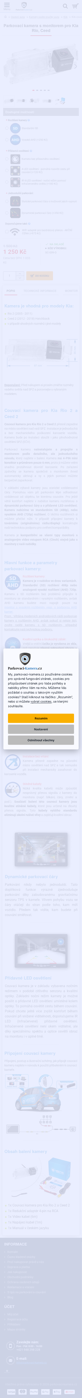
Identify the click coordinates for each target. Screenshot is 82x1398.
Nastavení (41, 729)
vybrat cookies (41, 701)
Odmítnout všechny (41, 740)
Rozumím (41, 718)
